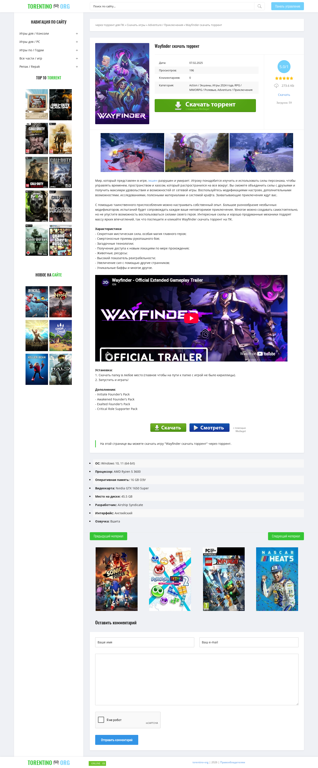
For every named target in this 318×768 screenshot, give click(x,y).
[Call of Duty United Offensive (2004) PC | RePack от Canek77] (60, 187)
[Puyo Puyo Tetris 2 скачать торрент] (170, 610)
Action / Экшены (200, 85)
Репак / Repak (29, 66)
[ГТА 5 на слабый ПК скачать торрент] (37, 120)
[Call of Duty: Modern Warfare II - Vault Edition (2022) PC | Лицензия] (37, 221)
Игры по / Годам (31, 50)
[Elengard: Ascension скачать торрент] (37, 351)
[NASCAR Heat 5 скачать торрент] (277, 610)
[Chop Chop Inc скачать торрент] (60, 351)
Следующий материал (286, 536)
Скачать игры (136, 25)
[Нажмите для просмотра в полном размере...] (132, 171)
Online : (98, 763)
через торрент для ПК (109, 25)
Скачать (284, 95)
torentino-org (201, 762)
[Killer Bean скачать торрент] (37, 384)
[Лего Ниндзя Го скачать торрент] (223, 610)
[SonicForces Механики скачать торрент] (116, 610)
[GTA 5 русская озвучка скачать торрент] (60, 255)
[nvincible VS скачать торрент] (37, 317)
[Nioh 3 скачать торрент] (60, 317)
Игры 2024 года (222, 85)
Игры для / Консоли (34, 33)
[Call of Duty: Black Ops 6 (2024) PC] (60, 120)
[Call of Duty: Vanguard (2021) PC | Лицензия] (37, 187)
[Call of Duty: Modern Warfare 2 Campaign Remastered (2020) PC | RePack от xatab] (60, 153)
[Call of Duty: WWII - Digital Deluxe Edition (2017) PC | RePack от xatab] (37, 153)
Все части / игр (30, 58)
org (49, 6)
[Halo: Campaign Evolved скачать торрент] (60, 384)
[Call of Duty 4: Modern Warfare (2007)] (37, 255)
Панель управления (287, 6)
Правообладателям (232, 762)
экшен (153, 180)
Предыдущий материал (108, 536)
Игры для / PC (29, 42)
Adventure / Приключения (165, 25)
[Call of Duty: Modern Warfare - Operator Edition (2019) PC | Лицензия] (60, 221)
